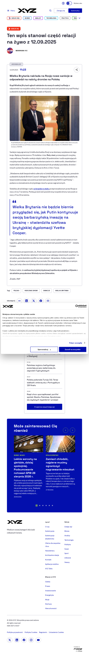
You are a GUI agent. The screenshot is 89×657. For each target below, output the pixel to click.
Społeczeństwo (52, 455)
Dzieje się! (16, 18)
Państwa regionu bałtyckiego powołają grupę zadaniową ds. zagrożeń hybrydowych (41, 368)
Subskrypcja (49, 531)
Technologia (51, 18)
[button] (36, 505)
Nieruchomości (51, 608)
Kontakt (48, 560)
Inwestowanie (50, 590)
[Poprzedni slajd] (65, 430)
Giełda (47, 582)
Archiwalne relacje (52, 555)
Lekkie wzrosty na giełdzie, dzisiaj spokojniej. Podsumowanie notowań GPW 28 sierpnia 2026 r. (25, 467)
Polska (16, 291)
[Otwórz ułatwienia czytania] (63, 3)
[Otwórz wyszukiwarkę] (50, 10)
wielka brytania (61, 291)
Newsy (22, 455)
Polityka (65, 18)
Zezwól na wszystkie (72, 349)
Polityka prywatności (15, 632)
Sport (66, 553)
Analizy (38, 18)
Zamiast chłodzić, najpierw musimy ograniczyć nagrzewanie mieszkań (60, 464)
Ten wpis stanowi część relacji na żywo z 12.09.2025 (41, 38)
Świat (76, 18)
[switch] (69, 3)
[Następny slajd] (72, 430)
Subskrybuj (75, 10)
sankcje (46, 291)
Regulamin (43, 632)
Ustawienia (56, 632)
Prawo (47, 586)
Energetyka (49, 595)
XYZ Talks (49, 568)
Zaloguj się (61, 10)
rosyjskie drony (31, 291)
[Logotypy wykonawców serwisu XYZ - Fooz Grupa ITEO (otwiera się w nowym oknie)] (78, 650)
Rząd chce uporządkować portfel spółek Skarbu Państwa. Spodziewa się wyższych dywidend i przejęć (43, 397)
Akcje (47, 599)
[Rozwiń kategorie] (79, 18)
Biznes (27, 18)
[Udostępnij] (76, 69)
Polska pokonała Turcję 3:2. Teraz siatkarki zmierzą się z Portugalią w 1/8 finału (43, 382)
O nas (47, 527)
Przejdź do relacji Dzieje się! (44, 407)
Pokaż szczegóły (75, 343)
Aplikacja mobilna (52, 564)
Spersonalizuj (43, 349)
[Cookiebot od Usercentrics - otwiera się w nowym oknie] (77, 306)
